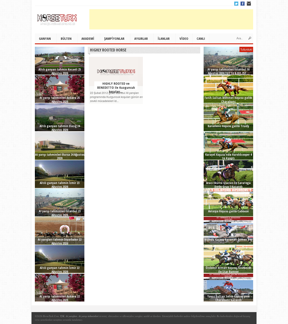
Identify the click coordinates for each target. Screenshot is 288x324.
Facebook (243, 4)
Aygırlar (141, 38)
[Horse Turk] (57, 18)
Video (184, 38)
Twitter (236, 4)
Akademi (87, 38)
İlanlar (164, 38)
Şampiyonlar (114, 38)
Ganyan (45, 38)
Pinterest (249, 4)
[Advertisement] (171, 19)
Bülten (66, 38)
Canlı (201, 38)
